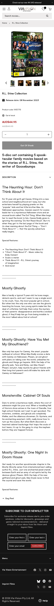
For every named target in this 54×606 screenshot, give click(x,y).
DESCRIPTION (9, 177)
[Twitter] (40, 569)
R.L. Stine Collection (20, 23)
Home (4, 23)
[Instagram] (45, 569)
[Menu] (4, 9)
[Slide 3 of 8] (28, 83)
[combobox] (24, 15)
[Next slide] (52, 2)
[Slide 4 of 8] (36, 83)
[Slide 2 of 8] (20, 83)
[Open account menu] (9, 9)
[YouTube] (50, 569)
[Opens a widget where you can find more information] (43, 601)
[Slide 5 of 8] (44, 83)
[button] (43, 9)
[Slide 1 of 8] (12, 83)
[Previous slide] (1, 2)
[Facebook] (34, 569)
